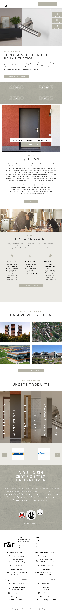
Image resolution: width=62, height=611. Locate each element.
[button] (4, 455)
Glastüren (35, 425)
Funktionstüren (4, 419)
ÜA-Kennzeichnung (50, 523)
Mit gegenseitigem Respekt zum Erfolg (31, 140)
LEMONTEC (48, 609)
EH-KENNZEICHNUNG (11, 523)
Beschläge (55, 425)
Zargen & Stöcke (45, 419)
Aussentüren (14, 423)
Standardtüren (24, 420)
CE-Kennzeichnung (30, 520)
